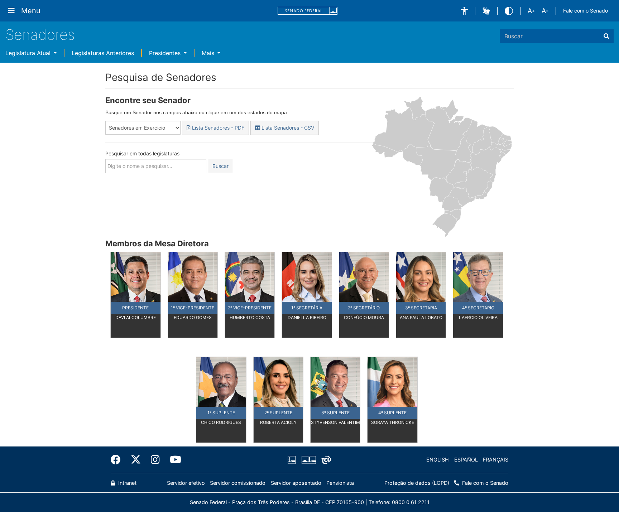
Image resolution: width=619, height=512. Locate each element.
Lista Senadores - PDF (217, 128)
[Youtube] (173, 459)
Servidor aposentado (296, 483)
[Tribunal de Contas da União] (325, 459)
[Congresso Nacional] (308, 459)
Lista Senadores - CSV (287, 128)
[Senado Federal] (308, 11)
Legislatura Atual (28, 53)
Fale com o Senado (585, 11)
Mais (209, 53)
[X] (136, 459)
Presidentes (165, 53)
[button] (464, 11)
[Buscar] (606, 36)
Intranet (126, 483)
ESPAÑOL (466, 460)
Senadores (40, 34)
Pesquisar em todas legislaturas (142, 153)
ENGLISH (437, 460)
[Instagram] (155, 459)
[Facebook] (118, 459)
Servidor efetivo (186, 483)
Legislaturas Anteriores (103, 53)
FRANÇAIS (495, 460)
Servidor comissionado (237, 483)
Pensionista (340, 483)
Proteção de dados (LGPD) (416, 483)
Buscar (220, 166)
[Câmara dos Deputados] (293, 459)
